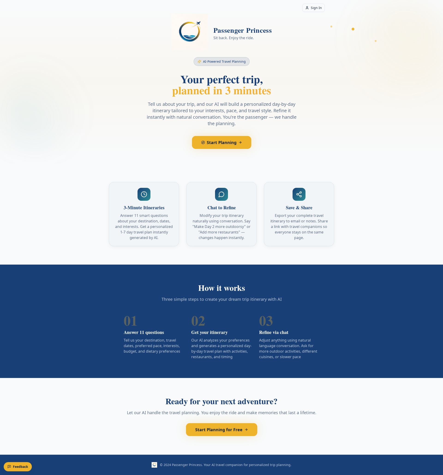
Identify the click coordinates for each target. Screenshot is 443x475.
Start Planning (221, 142)
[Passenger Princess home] (189, 33)
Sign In (316, 8)
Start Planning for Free (218, 429)
